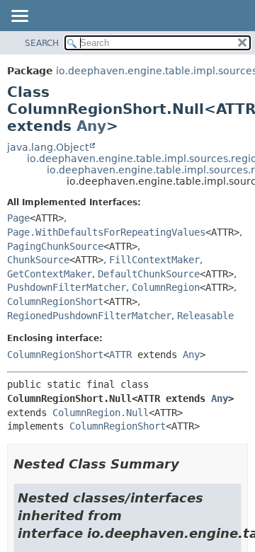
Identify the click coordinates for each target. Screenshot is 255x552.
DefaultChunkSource (149, 274)
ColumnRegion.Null (100, 412)
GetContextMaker (49, 274)
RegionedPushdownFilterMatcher (89, 315)
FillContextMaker (154, 259)
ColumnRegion (166, 287)
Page (18, 218)
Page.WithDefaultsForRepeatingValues (106, 232)
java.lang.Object (48, 147)
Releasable (205, 315)
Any (91, 125)
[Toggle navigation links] (19, 17)
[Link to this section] (189, 463)
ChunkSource (38, 259)
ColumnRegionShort (55, 301)
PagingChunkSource (55, 246)
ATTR (120, 354)
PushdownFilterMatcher (66, 287)
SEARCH (42, 43)
